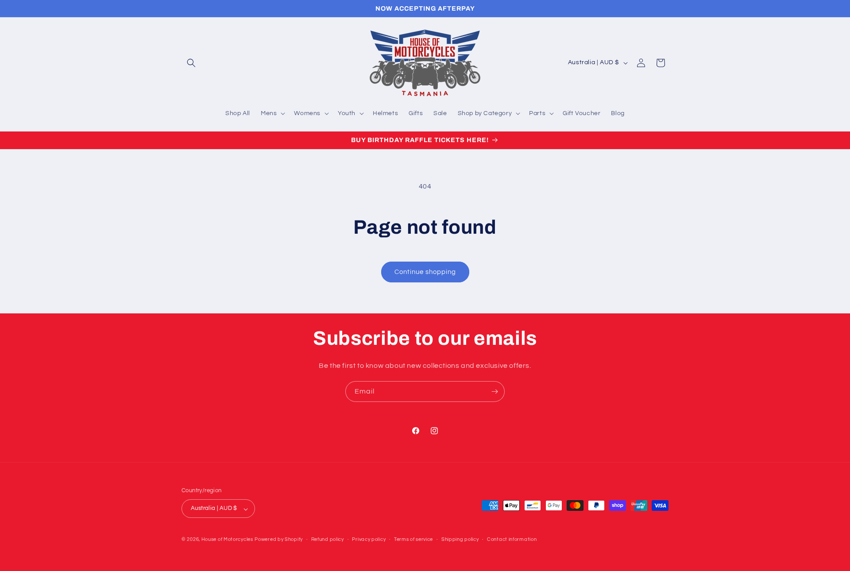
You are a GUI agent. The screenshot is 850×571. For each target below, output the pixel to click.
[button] (191, 63)
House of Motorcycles (227, 539)
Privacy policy (369, 539)
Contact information (512, 539)
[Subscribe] (494, 391)
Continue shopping (425, 272)
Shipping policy (460, 539)
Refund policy (327, 539)
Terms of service (413, 539)
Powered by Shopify (279, 539)
